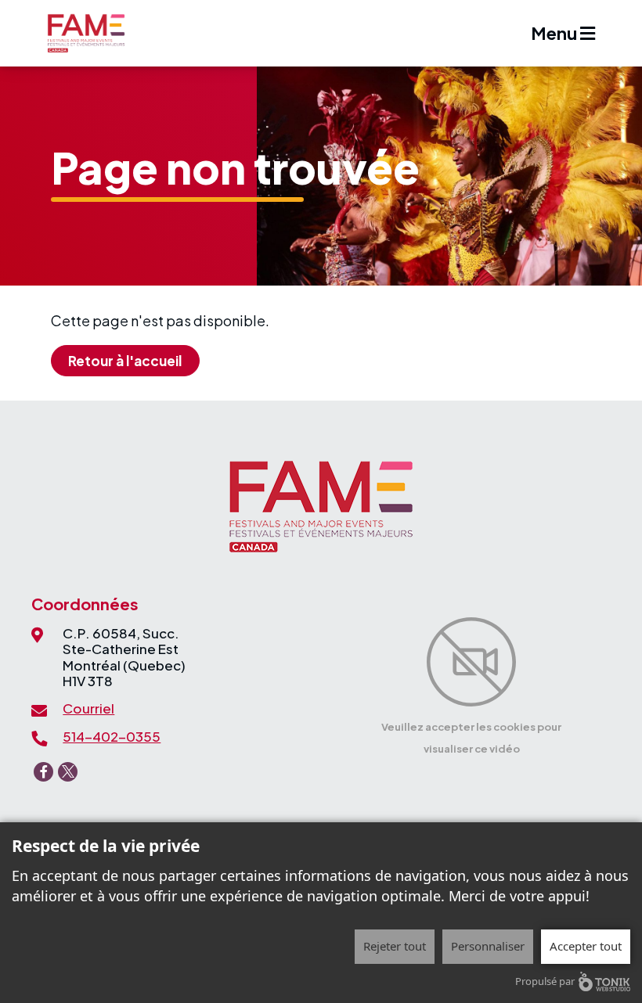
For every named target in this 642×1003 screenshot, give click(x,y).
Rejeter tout (394, 946)
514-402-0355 (111, 736)
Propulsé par (545, 981)
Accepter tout (586, 946)
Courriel (88, 708)
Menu (555, 33)
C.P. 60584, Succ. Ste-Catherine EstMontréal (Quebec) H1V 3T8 (124, 656)
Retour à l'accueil (125, 360)
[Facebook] (43, 772)
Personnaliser (488, 946)
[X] (68, 772)
